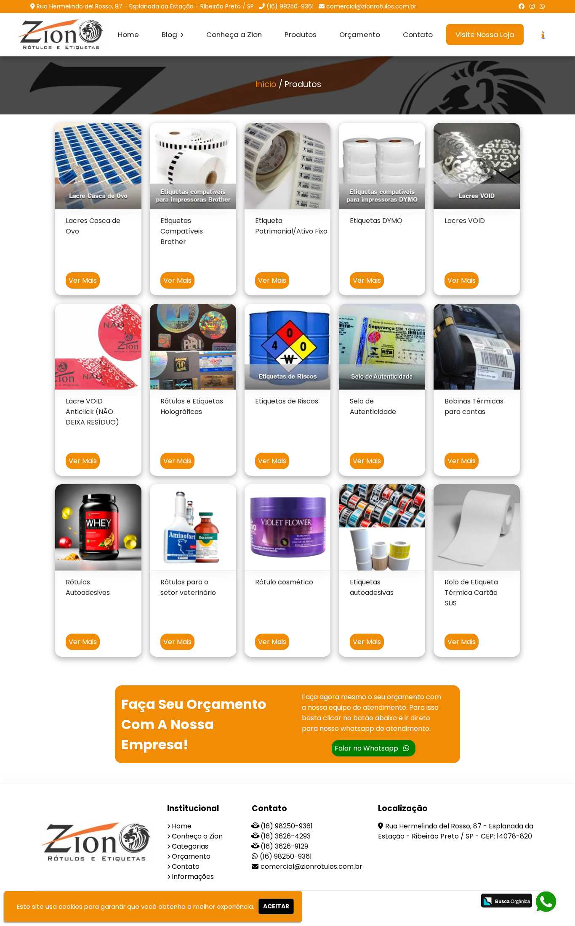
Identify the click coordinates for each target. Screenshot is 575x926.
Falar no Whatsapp (367, 748)
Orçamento (359, 34)
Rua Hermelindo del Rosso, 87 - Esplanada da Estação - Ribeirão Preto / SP (145, 6)
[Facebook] (521, 6)
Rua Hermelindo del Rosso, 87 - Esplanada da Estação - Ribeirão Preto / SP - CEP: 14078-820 (455, 831)
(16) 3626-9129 (284, 846)
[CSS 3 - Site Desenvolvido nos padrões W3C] (437, 901)
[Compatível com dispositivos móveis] (466, 901)
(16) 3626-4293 (286, 836)
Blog (170, 34)
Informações (193, 876)
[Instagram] (532, 6)
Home (128, 34)
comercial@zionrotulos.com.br (371, 6)
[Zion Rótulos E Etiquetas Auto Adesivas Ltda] (98, 842)
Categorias (190, 846)
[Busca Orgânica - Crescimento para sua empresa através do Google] (506, 900)
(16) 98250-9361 (290, 6)
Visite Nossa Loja (484, 34)
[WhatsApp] (542, 6)
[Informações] (542, 34)
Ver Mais (83, 280)
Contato (418, 34)
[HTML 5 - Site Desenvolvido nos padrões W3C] (408, 901)
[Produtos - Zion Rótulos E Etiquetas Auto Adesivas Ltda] (62, 34)
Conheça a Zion (234, 34)
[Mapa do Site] (385, 901)
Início (266, 84)
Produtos (301, 34)
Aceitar (276, 906)
